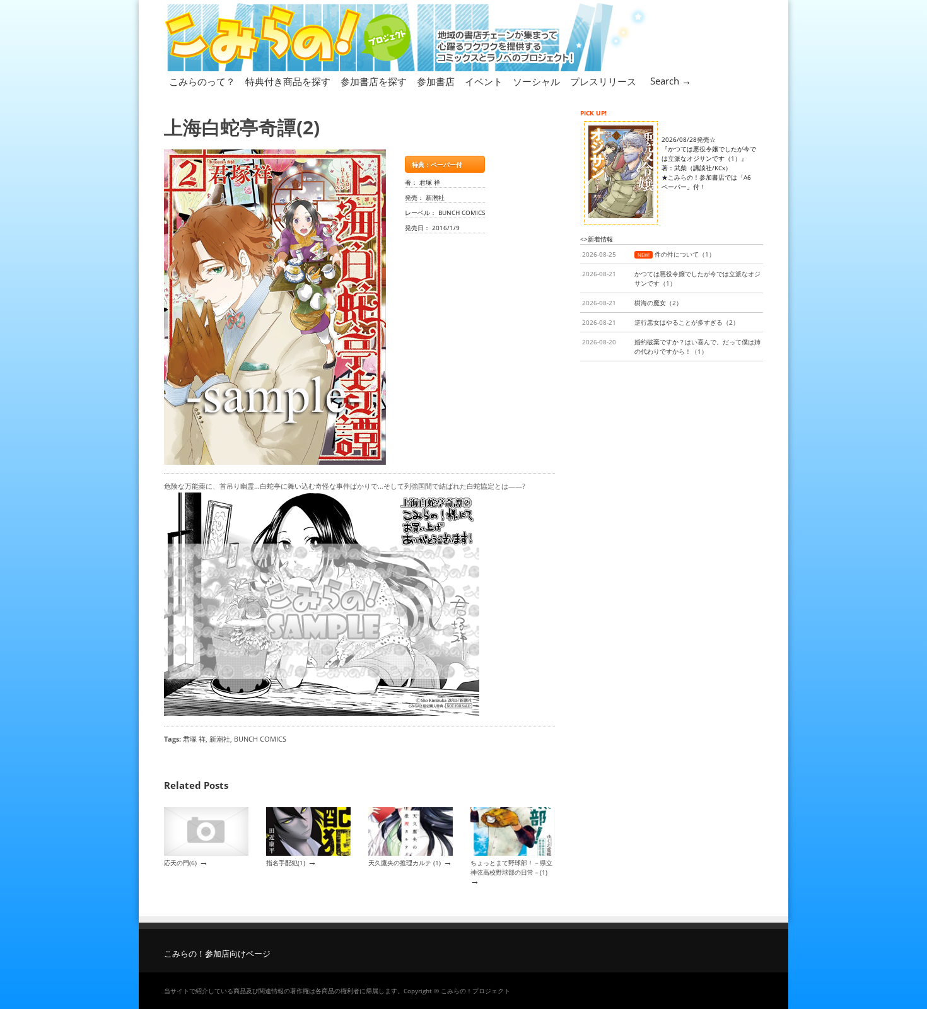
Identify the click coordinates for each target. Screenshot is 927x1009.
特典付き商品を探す (287, 81)
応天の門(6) (180, 862)
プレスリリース (603, 81)
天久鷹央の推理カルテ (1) (404, 862)
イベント (484, 81)
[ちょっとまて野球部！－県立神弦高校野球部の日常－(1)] (512, 853)
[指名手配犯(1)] (308, 853)
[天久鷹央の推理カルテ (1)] (410, 853)
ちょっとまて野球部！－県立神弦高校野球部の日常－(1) (511, 867)
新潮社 (219, 739)
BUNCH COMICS (260, 739)
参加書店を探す (374, 81)
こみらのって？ (202, 81)
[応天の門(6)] (206, 853)
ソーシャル (536, 81)
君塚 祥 (194, 739)
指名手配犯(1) (285, 862)
